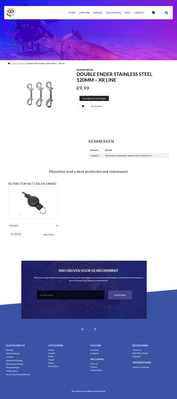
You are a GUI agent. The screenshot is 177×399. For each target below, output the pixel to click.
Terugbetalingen (13, 367)
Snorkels (51, 353)
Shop (127, 12)
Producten (21, 63)
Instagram (94, 353)
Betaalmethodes (13, 353)
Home (72, 12)
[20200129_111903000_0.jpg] (40, 94)
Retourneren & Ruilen (14, 364)
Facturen (9, 357)
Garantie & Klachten (14, 360)
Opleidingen (113, 12)
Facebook (94, 350)
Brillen (51, 356)
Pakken (51, 350)
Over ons (84, 12)
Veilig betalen (11, 371)
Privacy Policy (96, 370)
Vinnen (51, 363)
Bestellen (10, 350)
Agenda (97, 12)
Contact (139, 12)
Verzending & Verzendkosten (18, 374)
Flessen (51, 360)
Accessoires (53, 366)
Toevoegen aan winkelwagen (94, 98)
